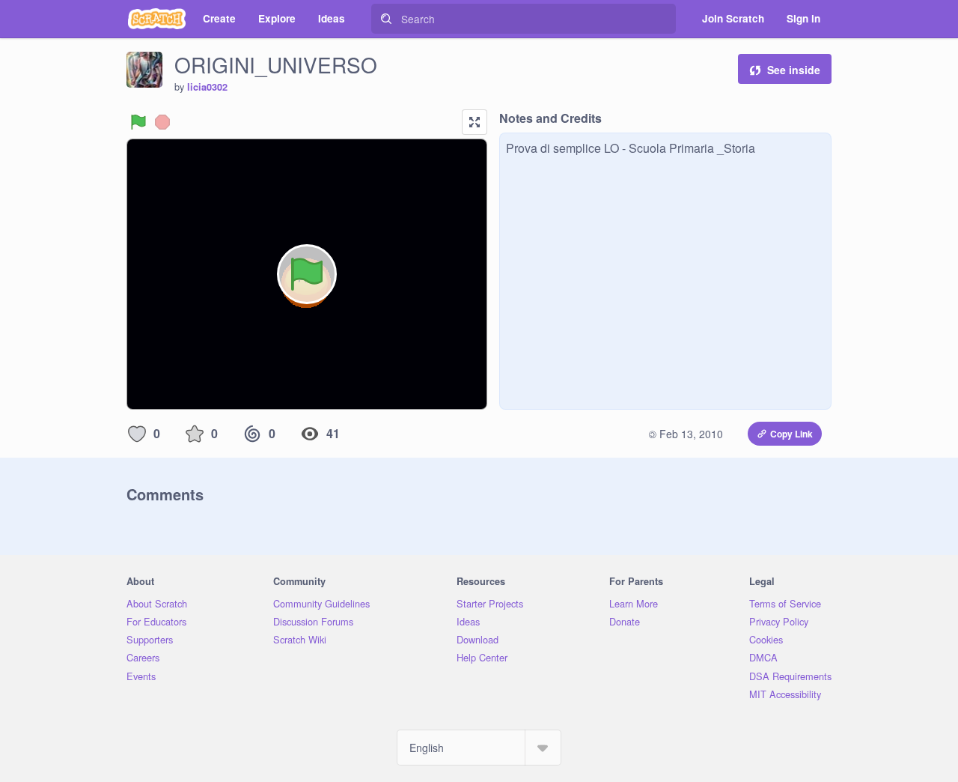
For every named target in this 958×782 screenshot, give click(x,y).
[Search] (386, 19)
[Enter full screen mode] (474, 122)
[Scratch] (156, 18)
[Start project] (138, 122)
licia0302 (207, 87)
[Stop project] (162, 122)
